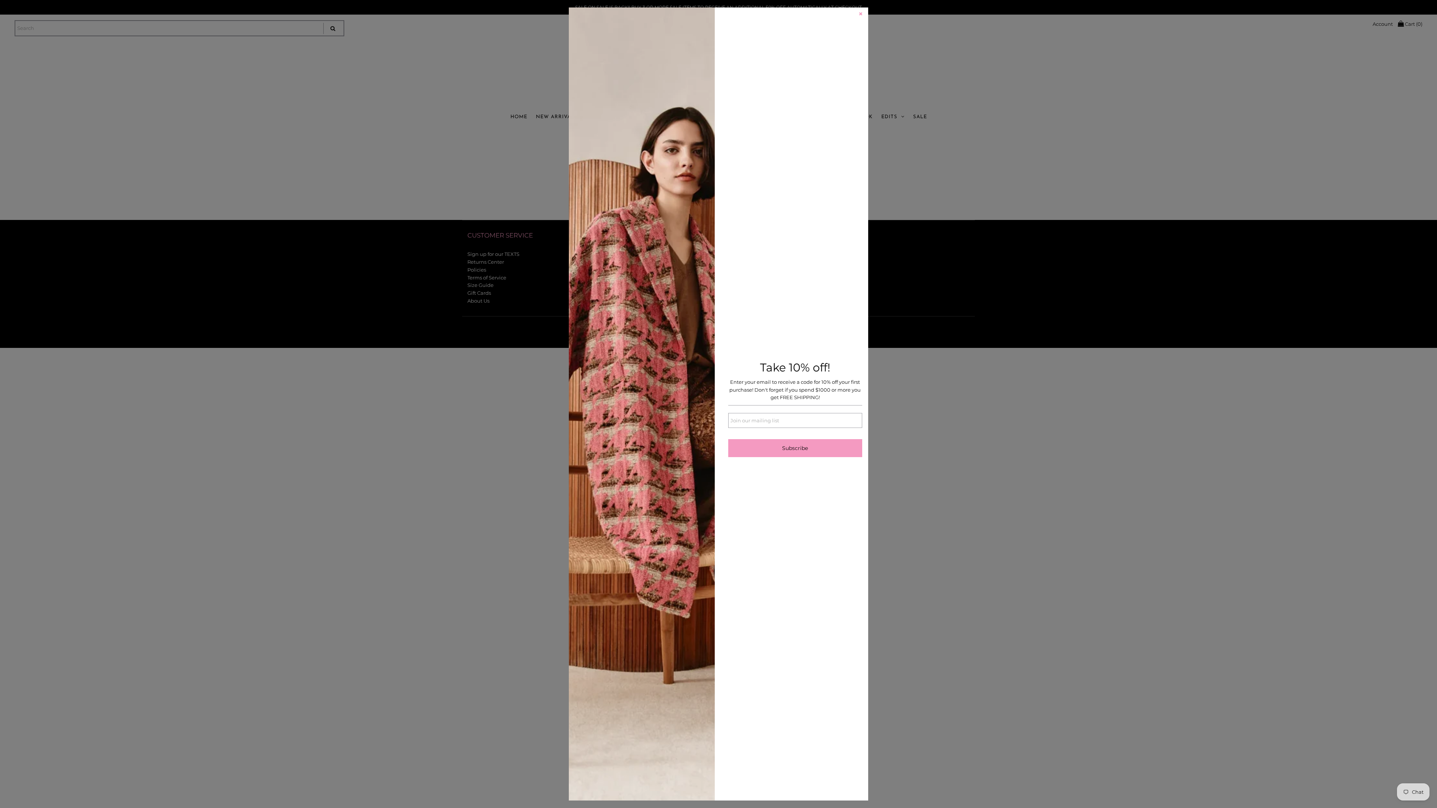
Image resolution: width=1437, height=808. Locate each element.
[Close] (860, 15)
